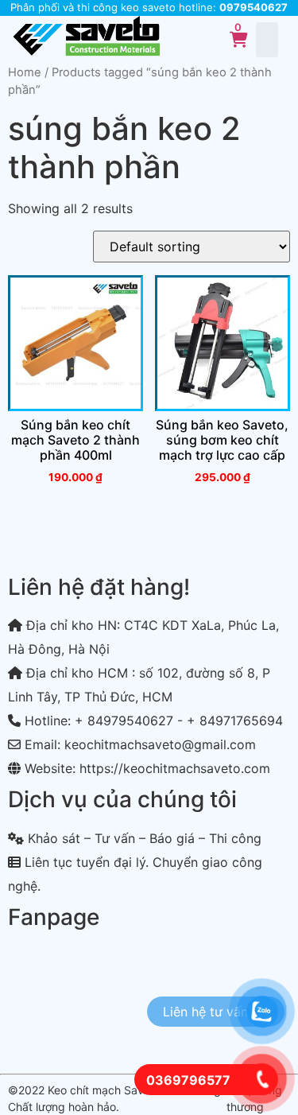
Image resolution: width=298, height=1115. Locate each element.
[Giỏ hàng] (239, 40)
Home (24, 72)
